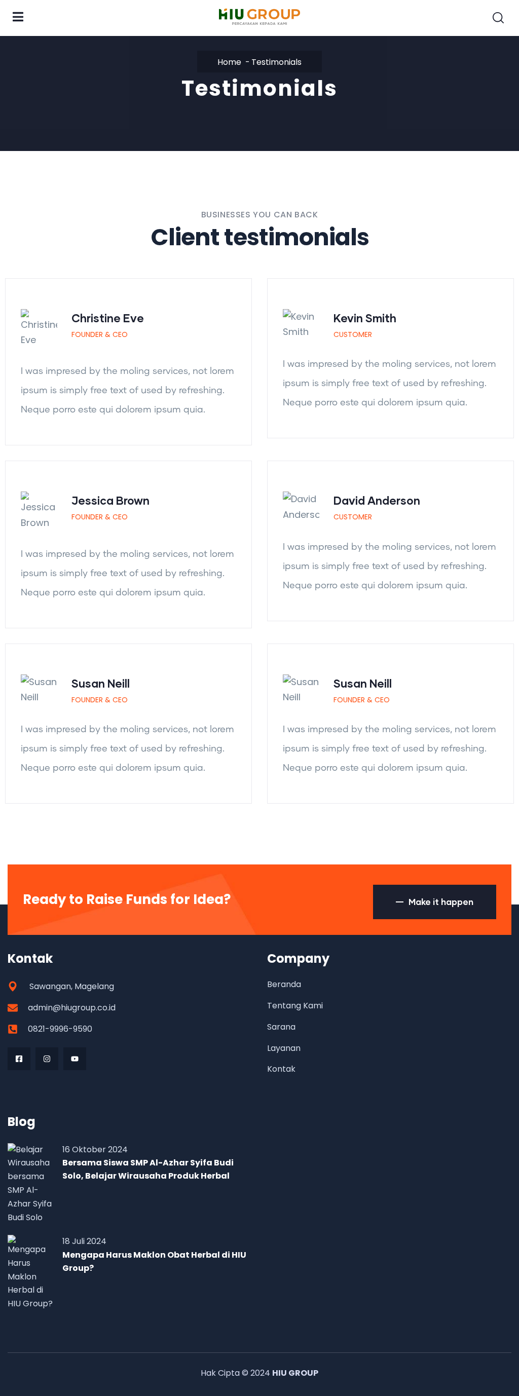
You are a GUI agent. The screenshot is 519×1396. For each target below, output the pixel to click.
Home (229, 62)
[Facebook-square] (19, 1058)
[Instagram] (46, 1058)
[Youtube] (74, 1058)
